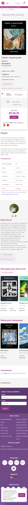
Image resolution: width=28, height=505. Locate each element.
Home (4, 15)
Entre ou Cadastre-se (19, 3)
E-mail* (3, 400)
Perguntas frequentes (6, 446)
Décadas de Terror (6, 303)
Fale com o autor (8, 259)
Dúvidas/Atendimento (6, 419)
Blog (2, 425)
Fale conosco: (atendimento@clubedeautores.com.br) (14, 449)
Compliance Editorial (21, 422)
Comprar (14, 117)
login (5, 373)
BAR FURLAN (4, 350)
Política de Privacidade (8, 499)
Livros (8, 15)
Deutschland (17, 7)
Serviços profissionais (21, 425)
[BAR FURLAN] (9, 336)
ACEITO (22, 495)
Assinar (5, 408)
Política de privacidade (21, 419)
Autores (3, 422)
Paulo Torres (7, 65)
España (11, 7)
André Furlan (4, 353)
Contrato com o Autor (6, 436)
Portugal (6, 7)
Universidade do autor (21, 427)
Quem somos (4, 427)
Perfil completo (8, 254)
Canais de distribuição (21, 433)
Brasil (2, 7)
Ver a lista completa (7, 272)
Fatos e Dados (4, 430)
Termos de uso (4, 433)
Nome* (3, 394)
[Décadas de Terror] (9, 288)
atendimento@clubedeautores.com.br (9, 194)
